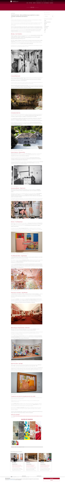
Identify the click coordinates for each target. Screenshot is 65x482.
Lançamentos (46, 26)
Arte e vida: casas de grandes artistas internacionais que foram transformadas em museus (27, 415)
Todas (45, 20)
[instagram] (48, 0)
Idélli (45, 24)
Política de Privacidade (11, 479)
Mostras (45, 23)
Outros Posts (47, 12)
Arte (45, 32)
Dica (45, 30)
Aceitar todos (51, 478)
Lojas (45, 29)
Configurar (51, 480)
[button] (30, 2)
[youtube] (50, 0)
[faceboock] (47, 0)
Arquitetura (46, 27)
